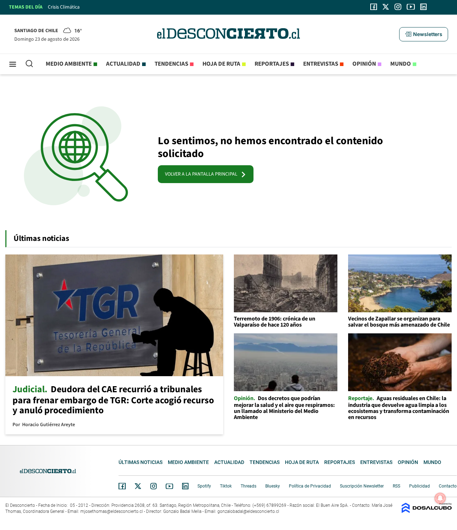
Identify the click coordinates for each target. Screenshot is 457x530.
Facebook (122, 486)
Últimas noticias (140, 462)
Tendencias (171, 64)
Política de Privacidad (310, 486)
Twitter (138, 486)
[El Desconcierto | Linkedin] (423, 7)
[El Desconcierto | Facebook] (373, 7)
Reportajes (272, 64)
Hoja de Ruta (221, 64)
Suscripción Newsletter (362, 486)
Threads (248, 486)
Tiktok (226, 486)
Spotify (204, 486)
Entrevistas (320, 64)
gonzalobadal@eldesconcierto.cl (248, 511)
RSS (396, 486)
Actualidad (123, 64)
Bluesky (272, 486)
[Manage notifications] (440, 498)
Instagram (153, 486)
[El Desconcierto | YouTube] (411, 7)
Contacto (448, 486)
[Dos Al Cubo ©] (427, 511)
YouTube (169, 486)
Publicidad (419, 486)
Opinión (364, 64)
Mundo (400, 64)
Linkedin (185, 486)
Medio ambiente (69, 64)
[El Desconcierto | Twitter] (386, 7)
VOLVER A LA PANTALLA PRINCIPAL (203, 174)
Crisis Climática (64, 7)
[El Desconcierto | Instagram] (398, 7)
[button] (423, 34)
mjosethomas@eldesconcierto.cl (111, 511)
